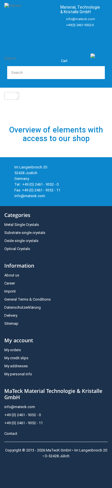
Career (9, 283)
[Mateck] (29, 23)
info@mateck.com (80, 19)
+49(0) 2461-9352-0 (80, 25)
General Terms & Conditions (27, 299)
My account (18, 340)
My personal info (18, 374)
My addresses (16, 366)
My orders (12, 350)
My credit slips (16, 358)
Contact (10, 433)
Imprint (10, 291)
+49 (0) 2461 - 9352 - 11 (23, 423)
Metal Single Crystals (21, 224)
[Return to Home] (10, 95)
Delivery (10, 315)
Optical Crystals (17, 249)
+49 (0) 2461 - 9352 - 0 (22, 415)
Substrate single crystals (24, 232)
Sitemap (11, 323)
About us (11, 275)
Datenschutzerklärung (22, 307)
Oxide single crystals (21, 241)
